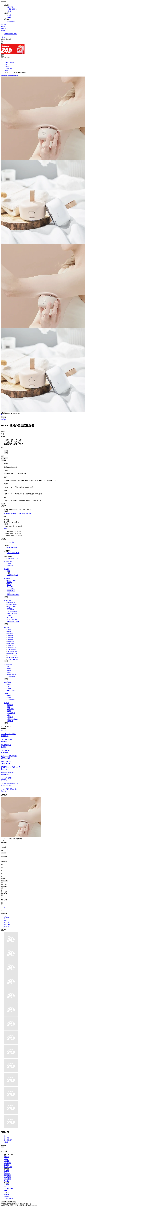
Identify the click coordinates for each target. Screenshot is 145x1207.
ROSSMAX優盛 (12, 614)
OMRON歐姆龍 (12, 580)
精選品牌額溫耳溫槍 (13, 622)
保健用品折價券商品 (13, 553)
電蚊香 (9, 697)
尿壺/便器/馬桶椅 (12, 655)
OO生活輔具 (11, 713)
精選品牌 (10, 705)
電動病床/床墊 (11, 647)
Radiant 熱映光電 (12, 620)
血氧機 (9, 686)
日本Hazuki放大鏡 (12, 719)
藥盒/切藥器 (10, 643)
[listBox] (72, 842)
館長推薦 (6, 569)
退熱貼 (9, 629)
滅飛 (8, 715)
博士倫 (9, 670)
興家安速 (10, 721)
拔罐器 (9, 563)
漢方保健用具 (8, 561)
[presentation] (72, 160)
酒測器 (9, 688)
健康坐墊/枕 (10, 645)
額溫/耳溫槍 (7, 600)
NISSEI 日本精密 (12, 604)
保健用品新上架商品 (13, 558)
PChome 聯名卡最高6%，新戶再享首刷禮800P (17, 513)
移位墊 (9, 631)
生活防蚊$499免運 (12, 575)
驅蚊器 (6, 693)
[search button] (1, 59)
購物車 (3, 26)
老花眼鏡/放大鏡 (12, 653)
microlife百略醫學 (12, 612)
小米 (8, 593)
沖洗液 (9, 672)
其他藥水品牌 (11, 677)
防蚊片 (9, 695)
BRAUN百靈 (11, 602)
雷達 (8, 571)
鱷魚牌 (9, 711)
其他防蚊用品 (11, 699)
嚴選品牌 (6, 703)
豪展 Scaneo (10, 616)
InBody (9, 585)
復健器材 (10, 639)
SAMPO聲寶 (11, 591)
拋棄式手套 (10, 641)
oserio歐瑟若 (11, 589)
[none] (72, 819)
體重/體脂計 (7, 578)
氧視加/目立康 (11, 675)
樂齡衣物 (10, 633)
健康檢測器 (7, 682)
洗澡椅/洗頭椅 (11, 649)
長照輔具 (10, 637)
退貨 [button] (10, 34)
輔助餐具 (10, 635)
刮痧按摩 (10, 565)
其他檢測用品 (11, 690)
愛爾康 (9, 668)
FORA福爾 (10, 610)
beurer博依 (10, 587)
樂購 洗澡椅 (10, 709)
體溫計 (9, 684)
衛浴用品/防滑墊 (12, 651)
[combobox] (72, 57)
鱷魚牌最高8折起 (12, 547)
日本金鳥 (10, 717)
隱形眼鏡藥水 (8, 664)
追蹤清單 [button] (6, 34)
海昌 (8, 666)
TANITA (9, 582)
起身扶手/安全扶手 (12, 657)
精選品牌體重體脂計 (13, 595)
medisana (9, 583)
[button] (72, 11)
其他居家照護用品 (12, 659)
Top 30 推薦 (10, 542)
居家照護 (6, 627)
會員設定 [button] (14, 34)
